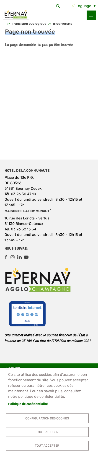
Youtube (26, 257)
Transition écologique (29, 24)
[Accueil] (16, 15)
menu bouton (91, 15)
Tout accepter (47, 445)
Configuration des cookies (47, 418)
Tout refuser (47, 432)
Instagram (12, 257)
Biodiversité (62, 24)
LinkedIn (19, 257)
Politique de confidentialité (28, 404)
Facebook (5, 257)
